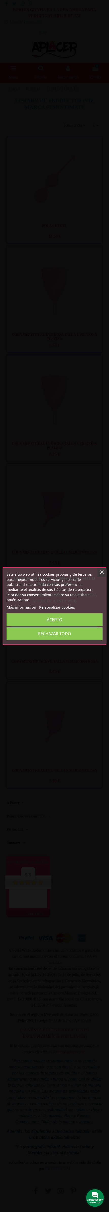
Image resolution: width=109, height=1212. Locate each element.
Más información (21, 607)
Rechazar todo (54, 634)
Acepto (54, 620)
